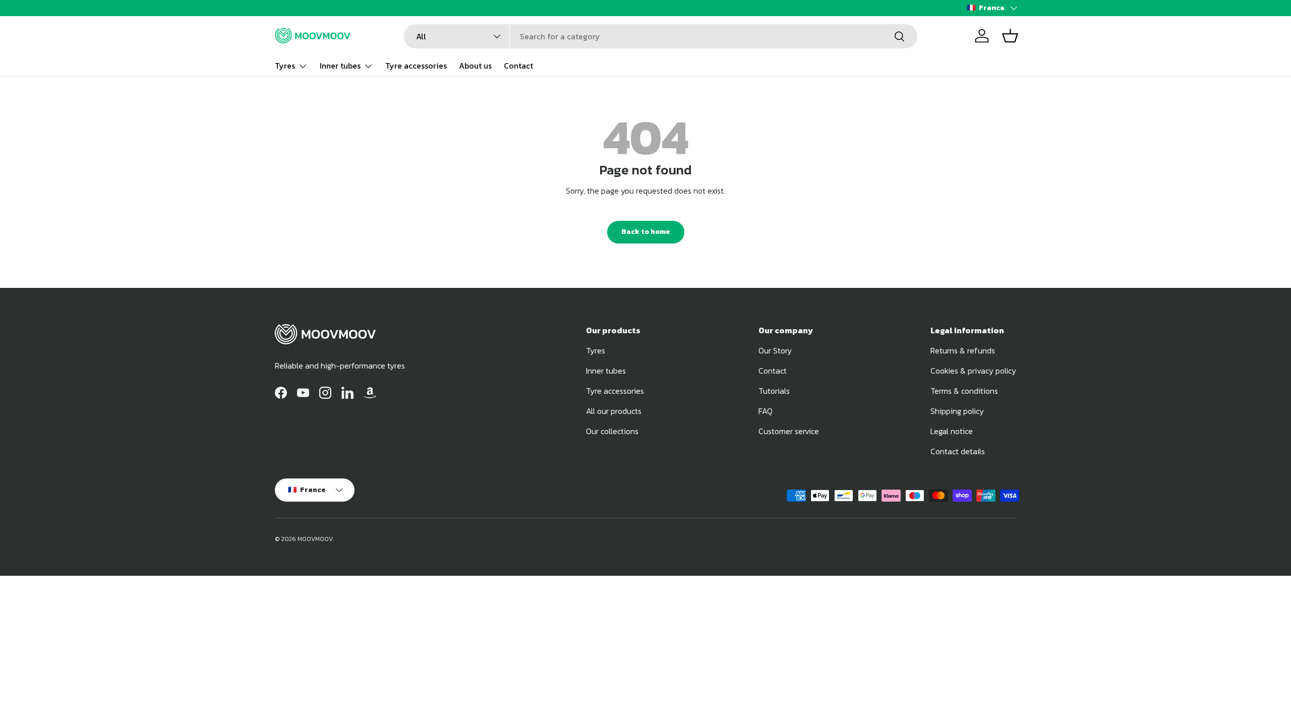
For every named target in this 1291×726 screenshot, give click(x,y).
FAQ (765, 411)
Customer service (788, 431)
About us (475, 65)
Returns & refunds (962, 350)
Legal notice (951, 431)
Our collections (612, 431)
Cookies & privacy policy (973, 371)
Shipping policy (957, 411)
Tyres (285, 65)
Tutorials (774, 391)
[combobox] (660, 36)
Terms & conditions (964, 391)
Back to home (645, 231)
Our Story (775, 350)
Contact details (957, 451)
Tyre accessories (416, 65)
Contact (518, 65)
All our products (613, 411)
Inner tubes (340, 65)
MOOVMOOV (315, 538)
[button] (1010, 36)
